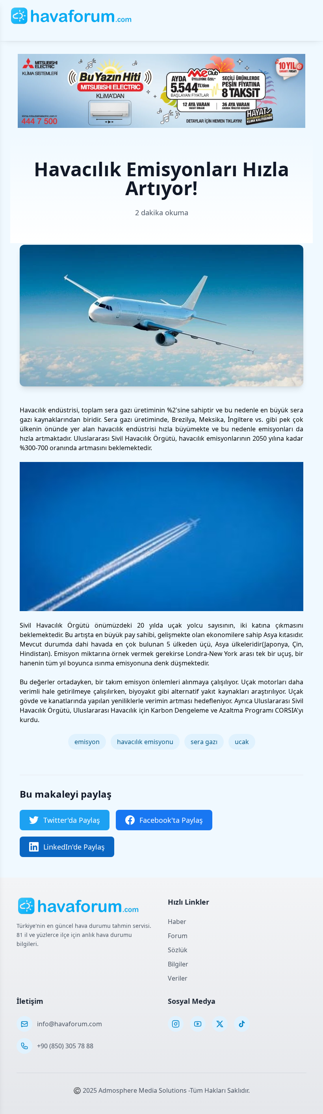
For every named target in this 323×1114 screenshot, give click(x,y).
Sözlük (177, 950)
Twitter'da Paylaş (71, 820)
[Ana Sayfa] (71, 15)
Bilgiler (178, 964)
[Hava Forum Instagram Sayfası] (176, 1024)
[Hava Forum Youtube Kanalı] (198, 1024)
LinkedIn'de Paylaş (74, 847)
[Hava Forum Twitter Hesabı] (220, 1024)
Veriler (177, 978)
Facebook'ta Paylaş (171, 820)
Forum (177, 935)
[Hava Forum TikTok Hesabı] (242, 1024)
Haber (177, 921)
